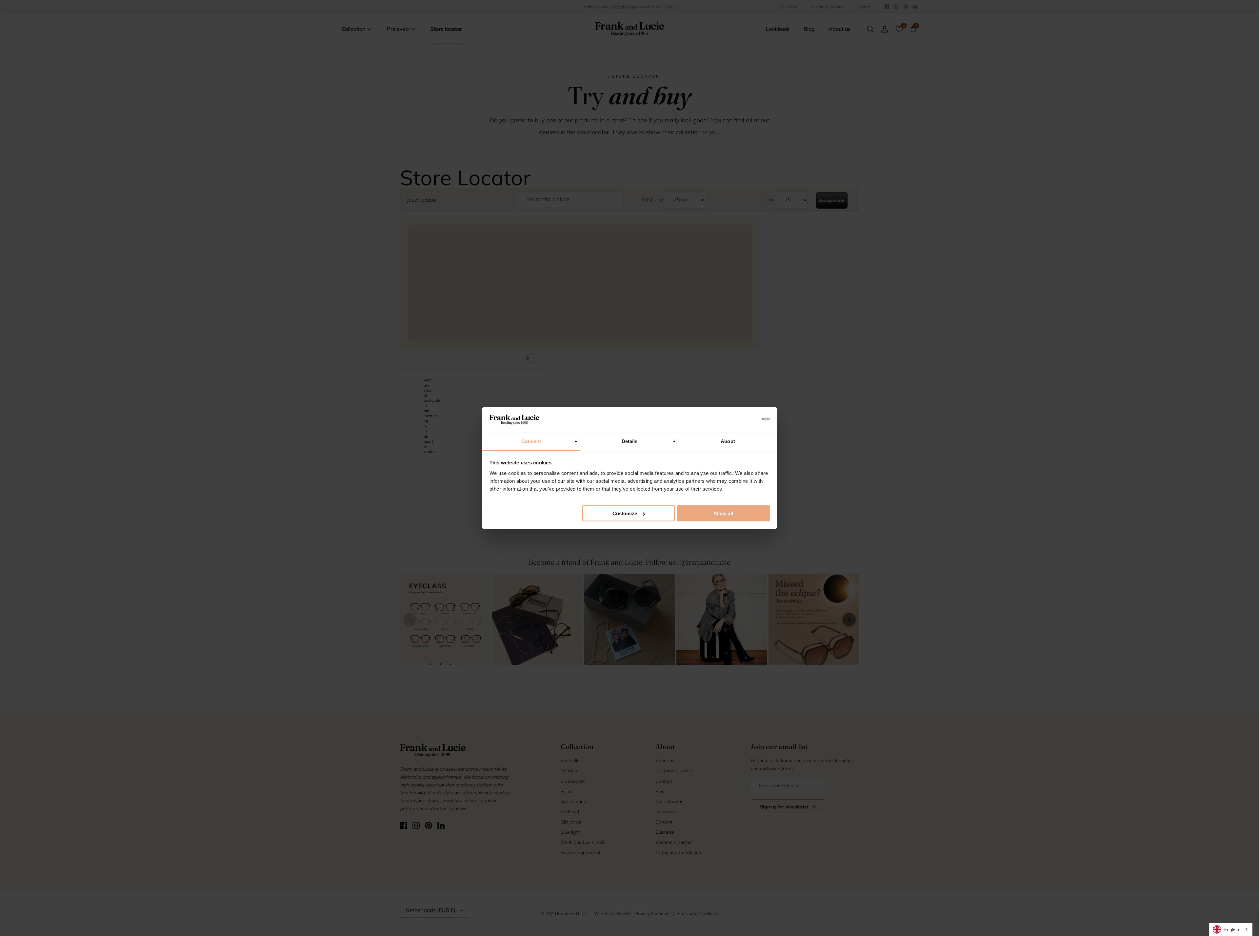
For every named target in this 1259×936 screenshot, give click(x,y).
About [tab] (728, 441)
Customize (624, 513)
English (1231, 929)
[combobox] (1230, 929)
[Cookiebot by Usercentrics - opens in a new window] (741, 419)
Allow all (723, 513)
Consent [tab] (531, 441)
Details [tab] (630, 441)
